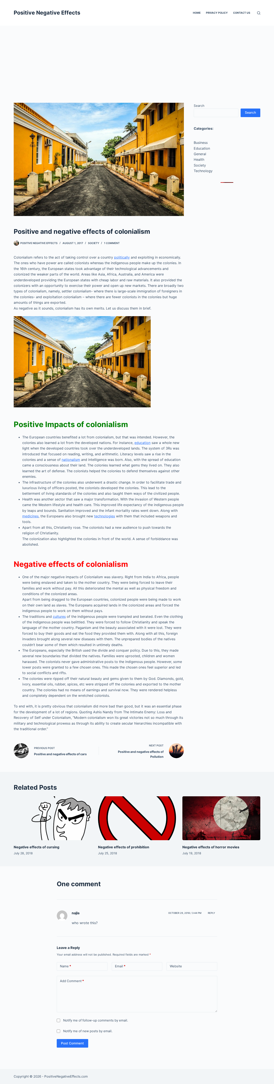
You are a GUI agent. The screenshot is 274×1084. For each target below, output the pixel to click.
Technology (203, 171)
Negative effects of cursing (36, 847)
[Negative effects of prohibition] (137, 818)
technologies (104, 516)
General (200, 154)
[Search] (258, 13)
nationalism (71, 459)
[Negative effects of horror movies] (221, 818)
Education (202, 148)
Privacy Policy (217, 12)
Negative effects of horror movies (210, 847)
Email (120, 966)
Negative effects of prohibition (123, 847)
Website (176, 966)
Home (197, 12)
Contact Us (241, 12)
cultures (59, 616)
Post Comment (72, 1043)
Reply (211, 912)
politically (122, 257)
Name (65, 966)
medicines (30, 516)
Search (199, 106)
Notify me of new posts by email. (87, 1031)
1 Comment (112, 243)
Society (93, 243)
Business (201, 142)
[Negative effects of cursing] (53, 818)
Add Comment (72, 981)
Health (199, 159)
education (142, 443)
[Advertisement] (137, 58)
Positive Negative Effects (47, 12)
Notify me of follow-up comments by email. (95, 1020)
